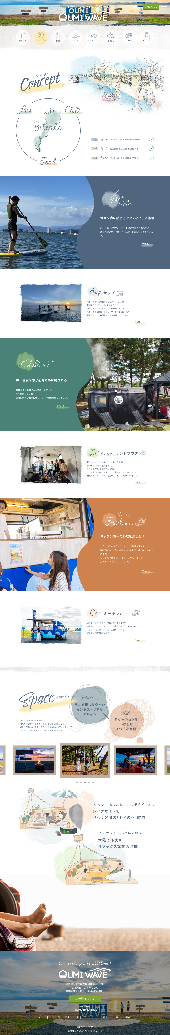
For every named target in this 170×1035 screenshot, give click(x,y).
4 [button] (89, 782)
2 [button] (81, 782)
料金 (67, 1017)
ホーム (42, 1017)
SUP (76, 1017)
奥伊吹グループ (84, 1027)
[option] (34, 760)
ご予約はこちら (150, 6)
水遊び (104, 1017)
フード (115, 1017)
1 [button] (77, 782)
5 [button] (93, 782)
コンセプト (55, 1017)
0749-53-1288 (88, 1010)
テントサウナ (89, 1017)
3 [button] (85, 782)
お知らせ (127, 1017)
